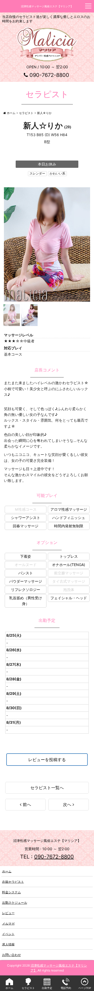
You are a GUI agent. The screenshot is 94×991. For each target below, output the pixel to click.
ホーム (6, 871)
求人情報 (8, 944)
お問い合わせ (11, 955)
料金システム (11, 892)
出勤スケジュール (14, 902)
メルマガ (8, 923)
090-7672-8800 (49, 75)
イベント (8, 934)
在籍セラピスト (13, 881)
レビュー (8, 913)
